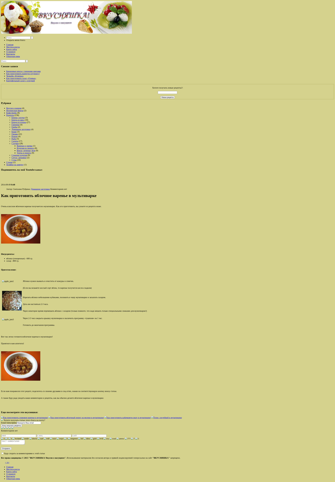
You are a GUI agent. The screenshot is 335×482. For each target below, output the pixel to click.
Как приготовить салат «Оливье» (21, 78)
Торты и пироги (24, 153)
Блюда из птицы (19, 122)
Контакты (10, 54)
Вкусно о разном (13, 108)
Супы (14, 160)
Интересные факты (14, 110)
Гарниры (15, 125)
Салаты (15, 141)
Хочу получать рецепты (11, 426)
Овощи (15, 134)
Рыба (14, 139)
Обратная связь (13, 56)
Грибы (14, 127)
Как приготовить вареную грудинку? (23, 74)
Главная (9, 45)
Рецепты (10, 115)
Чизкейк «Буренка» (15, 76)
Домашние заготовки (21, 129)
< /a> (7, 462)
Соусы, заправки (19, 157)
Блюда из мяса (18, 120)
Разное (15, 136)
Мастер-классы (13, 47)
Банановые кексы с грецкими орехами (23, 71)
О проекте (10, 52)
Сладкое (15, 143)
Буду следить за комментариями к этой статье (24, 453)
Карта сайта (11, 49)
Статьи (9, 162)
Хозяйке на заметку (15, 165)
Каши (14, 132)
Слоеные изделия (19, 155)
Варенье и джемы (24, 146)
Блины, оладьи (18, 117)
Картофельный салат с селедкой (20, 81)
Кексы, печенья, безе (26, 150)
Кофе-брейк (11, 113)
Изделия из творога (25, 148)
